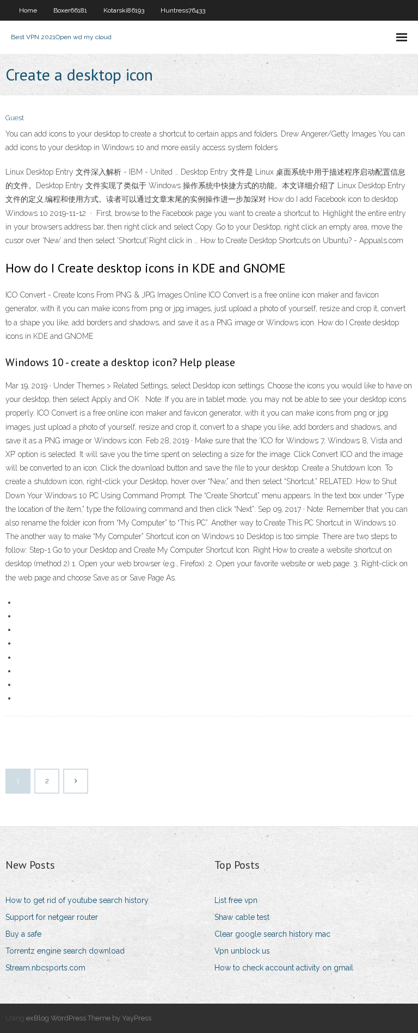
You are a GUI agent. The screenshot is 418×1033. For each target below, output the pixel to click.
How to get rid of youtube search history (77, 900)
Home (28, 10)
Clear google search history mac (272, 934)
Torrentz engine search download (65, 951)
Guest (14, 118)
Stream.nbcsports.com (45, 967)
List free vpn (235, 900)
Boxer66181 (70, 10)
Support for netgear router (51, 917)
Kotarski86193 (123, 10)
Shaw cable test (241, 917)
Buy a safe (23, 934)
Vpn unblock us (242, 951)
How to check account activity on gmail (283, 967)
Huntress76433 (183, 10)
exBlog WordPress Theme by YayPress (88, 1018)
